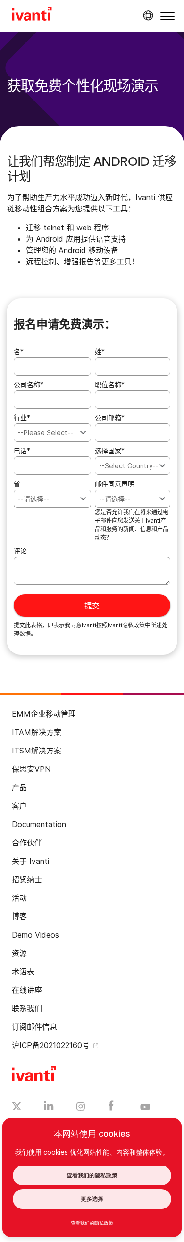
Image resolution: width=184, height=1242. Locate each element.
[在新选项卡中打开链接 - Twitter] (17, 1107)
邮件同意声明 (114, 484)
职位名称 (110, 384)
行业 (22, 418)
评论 (20, 551)
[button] (167, 16)
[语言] (146, 15)
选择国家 (110, 451)
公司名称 (28, 384)
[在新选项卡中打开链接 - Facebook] (111, 1108)
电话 (22, 451)
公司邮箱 (110, 418)
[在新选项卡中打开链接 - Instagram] (80, 1108)
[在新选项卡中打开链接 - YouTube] (145, 1107)
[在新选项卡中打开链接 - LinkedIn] (49, 1108)
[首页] (32, 15)
